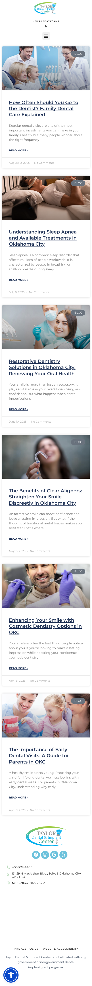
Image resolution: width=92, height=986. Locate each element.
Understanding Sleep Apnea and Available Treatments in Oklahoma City (43, 238)
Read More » (18, 150)
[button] (46, 26)
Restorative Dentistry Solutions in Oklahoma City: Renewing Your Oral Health (42, 367)
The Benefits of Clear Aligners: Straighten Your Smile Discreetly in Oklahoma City (45, 497)
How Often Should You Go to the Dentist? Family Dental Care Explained (43, 109)
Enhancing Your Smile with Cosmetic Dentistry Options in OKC (45, 626)
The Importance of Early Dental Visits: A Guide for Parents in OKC (39, 756)
